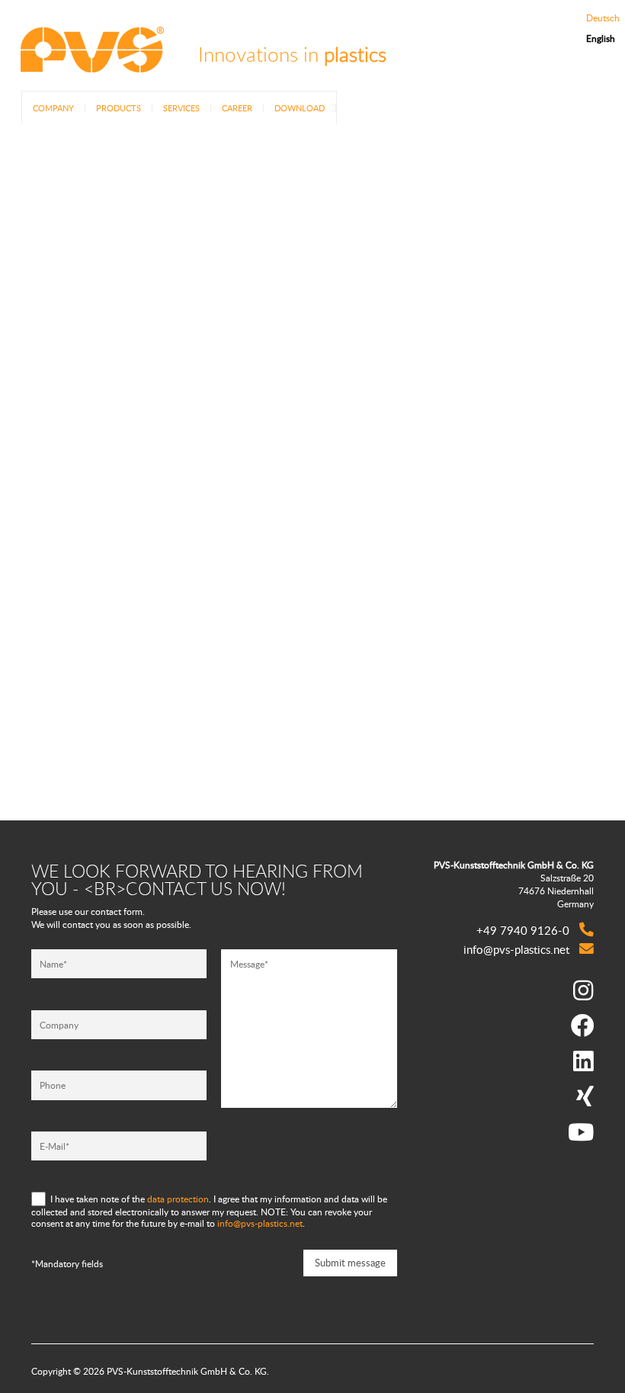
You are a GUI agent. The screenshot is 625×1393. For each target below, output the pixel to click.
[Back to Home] (91, 63)
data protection (178, 1198)
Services (181, 108)
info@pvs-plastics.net (260, 1223)
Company (53, 108)
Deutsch (603, 18)
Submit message (350, 1262)
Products (118, 108)
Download (299, 108)
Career (237, 108)
